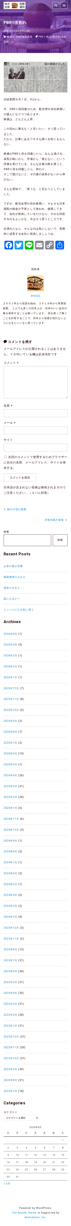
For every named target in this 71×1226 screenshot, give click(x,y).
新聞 (18, 36)
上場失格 (55, 36)
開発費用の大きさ (15, 577)
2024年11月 (11, 818)
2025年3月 (10, 786)
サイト (8, 440)
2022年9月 (10, 1069)
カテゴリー (10, 1112)
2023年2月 (10, 1014)
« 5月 (7, 1183)
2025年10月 (11, 710)
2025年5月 (10, 764)
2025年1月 (10, 808)
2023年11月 (11, 938)
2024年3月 (10, 906)
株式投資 (27, 36)
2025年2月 (10, 797)
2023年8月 (10, 949)
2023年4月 (10, 993)
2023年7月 (10, 960)
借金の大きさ (12, 587)
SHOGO (36, 296)
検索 (6, 531)
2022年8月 (10, 1080)
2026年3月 (10, 655)
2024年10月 (11, 829)
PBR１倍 (44, 36)
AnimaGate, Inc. (35, 1217)
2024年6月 (10, 873)
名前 (8, 405)
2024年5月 (10, 884)
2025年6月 (10, 753)
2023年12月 (11, 927)
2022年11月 (11, 1047)
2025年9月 (10, 721)
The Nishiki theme (24, 1212)
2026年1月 (10, 677)
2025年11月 (11, 699)
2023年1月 (10, 1025)
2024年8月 (10, 851)
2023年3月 (10, 1003)
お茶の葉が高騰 (13, 566)
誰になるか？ (12, 598)
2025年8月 (10, 731)
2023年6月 (10, 971)
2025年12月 (11, 688)
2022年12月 (11, 1036)
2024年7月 (10, 862)
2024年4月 (10, 895)
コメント (11, 362)
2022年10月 (11, 1058)
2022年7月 (10, 1091)
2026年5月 (10, 633)
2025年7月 (10, 742)
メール (10, 422)
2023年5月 (10, 982)
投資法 (11, 36)
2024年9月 (10, 840)
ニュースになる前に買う (19, 609)
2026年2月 (10, 666)
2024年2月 (10, 916)
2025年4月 (10, 775)
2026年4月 (10, 644)
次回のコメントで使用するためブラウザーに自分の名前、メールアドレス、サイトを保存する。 (35, 462)
